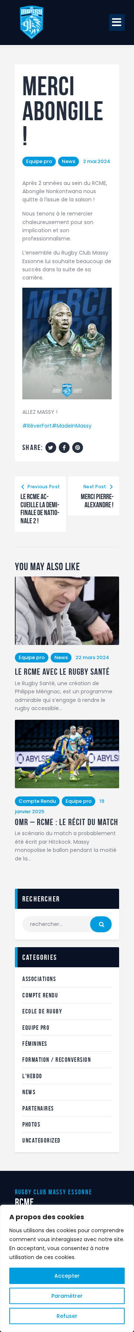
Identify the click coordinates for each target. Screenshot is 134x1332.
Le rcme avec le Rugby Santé (62, 672)
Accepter (67, 1276)
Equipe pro (39, 161)
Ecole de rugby (42, 1011)
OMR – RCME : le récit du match (66, 822)
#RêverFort (37, 425)
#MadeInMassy (72, 425)
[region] (67, 1268)
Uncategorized (41, 1140)
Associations (39, 978)
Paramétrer (67, 1296)
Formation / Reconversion (56, 1059)
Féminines (34, 1043)
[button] (117, 22)
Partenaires (38, 1108)
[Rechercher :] (67, 924)
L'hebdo (32, 1076)
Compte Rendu (37, 801)
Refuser (67, 1316)
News (68, 161)
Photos (31, 1124)
